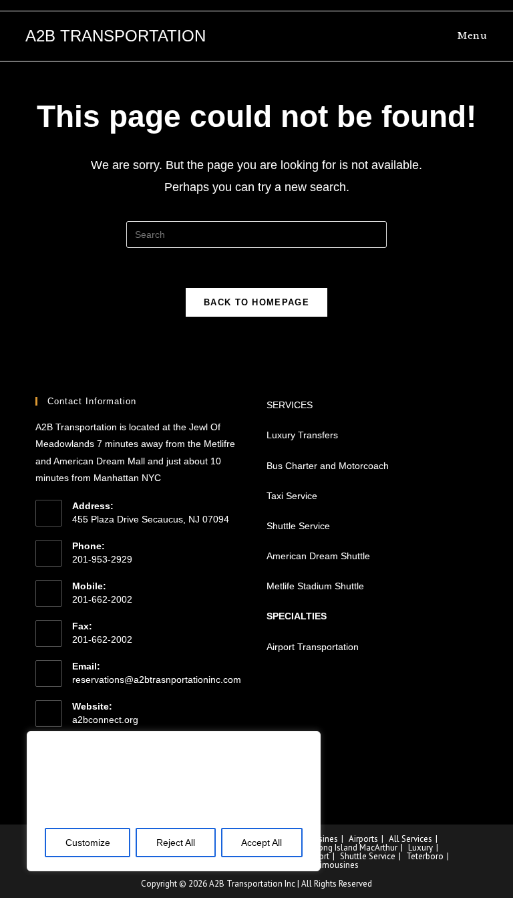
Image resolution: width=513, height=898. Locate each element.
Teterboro (425, 856)
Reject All (175, 842)
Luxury (420, 847)
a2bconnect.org (105, 719)
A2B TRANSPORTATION (115, 36)
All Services (410, 839)
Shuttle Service (298, 525)
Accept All (261, 842)
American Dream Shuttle (318, 556)
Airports (363, 839)
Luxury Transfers (302, 435)
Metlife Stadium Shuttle (315, 586)
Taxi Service (292, 495)
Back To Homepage (256, 302)
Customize (87, 842)
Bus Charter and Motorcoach (328, 465)
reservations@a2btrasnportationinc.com (156, 679)
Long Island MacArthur (356, 847)
